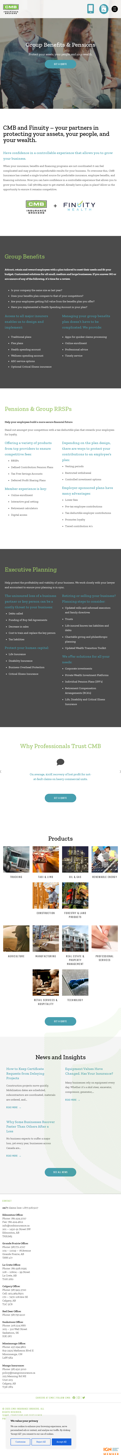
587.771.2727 (18, 1247)
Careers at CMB (45, 1398)
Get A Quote (60, 64)
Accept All (61, 1441)
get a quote (60, 798)
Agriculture (16, 956)
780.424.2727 (18, 1218)
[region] (41, 1432)
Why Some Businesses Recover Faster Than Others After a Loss (30, 1126)
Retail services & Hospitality (46, 1002)
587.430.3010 (18, 1369)
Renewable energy (104, 877)
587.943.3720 (18, 1289)
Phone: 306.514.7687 (14, 1325)
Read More (12, 1108)
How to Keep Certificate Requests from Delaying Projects (25, 1073)
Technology (75, 1000)
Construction (46, 913)
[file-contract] (104, 9)
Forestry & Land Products (75, 915)
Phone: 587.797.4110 (13, 1314)
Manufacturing (45, 956)
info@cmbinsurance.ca (15, 1225)
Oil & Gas (75, 877)
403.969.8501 (16, 1293)
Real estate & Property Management (75, 960)
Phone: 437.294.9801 (14, 1346)
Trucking (16, 877)
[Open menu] (114, 9)
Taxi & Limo (45, 877)
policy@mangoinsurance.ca (18, 1372)
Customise (20, 1441)
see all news (60, 1172)
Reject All (41, 1441)
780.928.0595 (19, 1268)
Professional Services (105, 958)
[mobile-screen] (90, 8)
